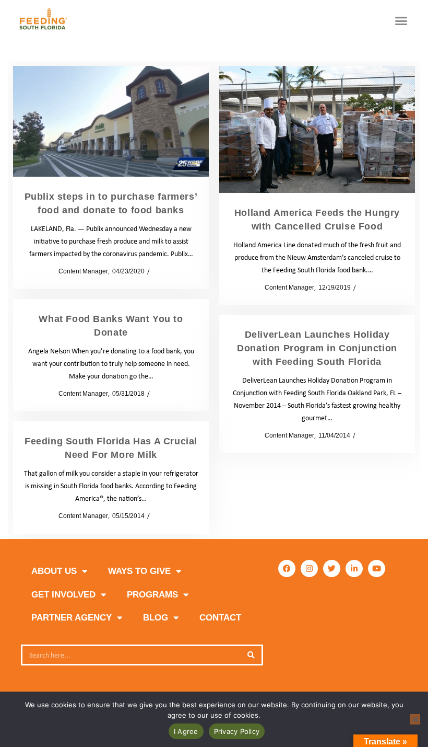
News (160, 271)
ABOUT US (54, 571)
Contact (220, 618)
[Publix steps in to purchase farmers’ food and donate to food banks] (111, 121)
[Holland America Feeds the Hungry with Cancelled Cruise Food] (317, 129)
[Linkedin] (354, 568)
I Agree (186, 731)
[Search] (251, 655)
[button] (401, 21)
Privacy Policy (237, 731)
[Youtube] (376, 568)
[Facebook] (286, 568)
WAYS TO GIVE (139, 571)
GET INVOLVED (63, 595)
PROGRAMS (152, 595)
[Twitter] (331, 568)
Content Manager (79, 271)
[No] (415, 719)
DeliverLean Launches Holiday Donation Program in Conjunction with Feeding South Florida (317, 348)
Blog (155, 618)
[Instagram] (309, 568)
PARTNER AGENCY (71, 618)
